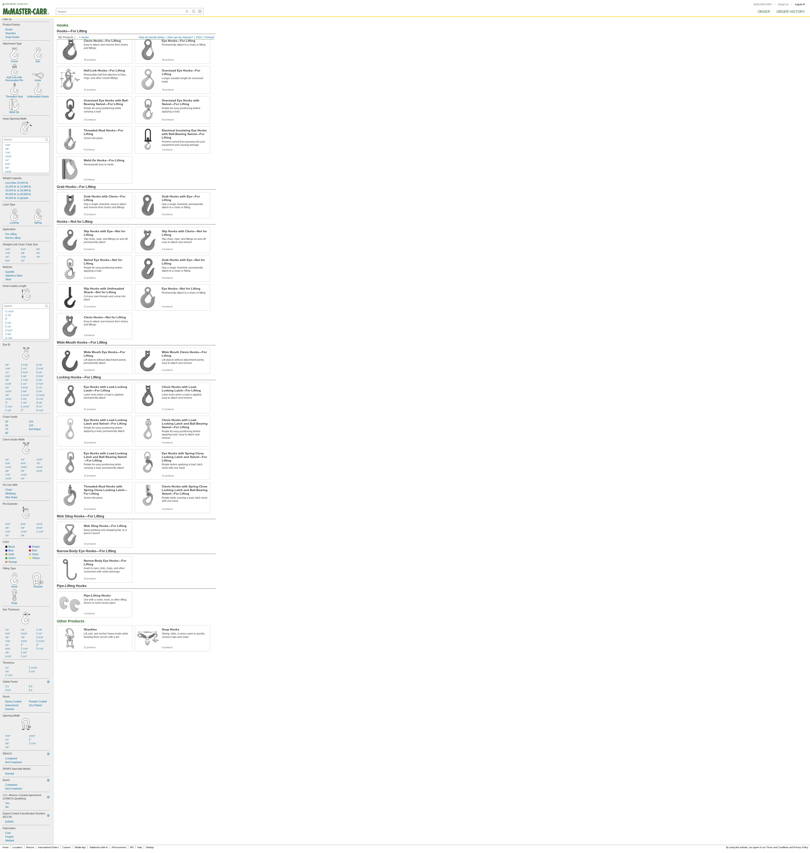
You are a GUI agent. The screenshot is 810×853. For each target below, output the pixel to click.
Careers (66, 847)
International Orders (48, 847)
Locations (17, 847)
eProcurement (119, 847)
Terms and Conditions (777, 847)
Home (6, 847)
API (132, 847)
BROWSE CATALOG (16, 4)
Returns (30, 847)
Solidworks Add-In (98, 847)
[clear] (187, 11)
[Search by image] (200, 11)
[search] (47, 140)
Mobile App (80, 847)
